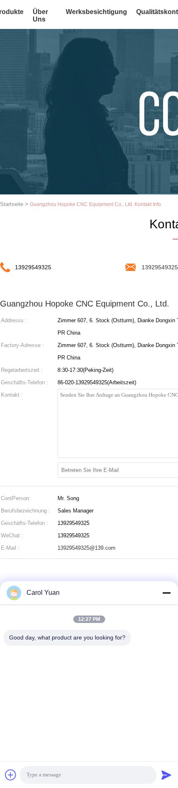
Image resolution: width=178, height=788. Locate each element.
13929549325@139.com (86, 548)
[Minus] (166, 593)
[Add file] (11, 775)
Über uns (40, 15)
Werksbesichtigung (96, 11)
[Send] (166, 775)
